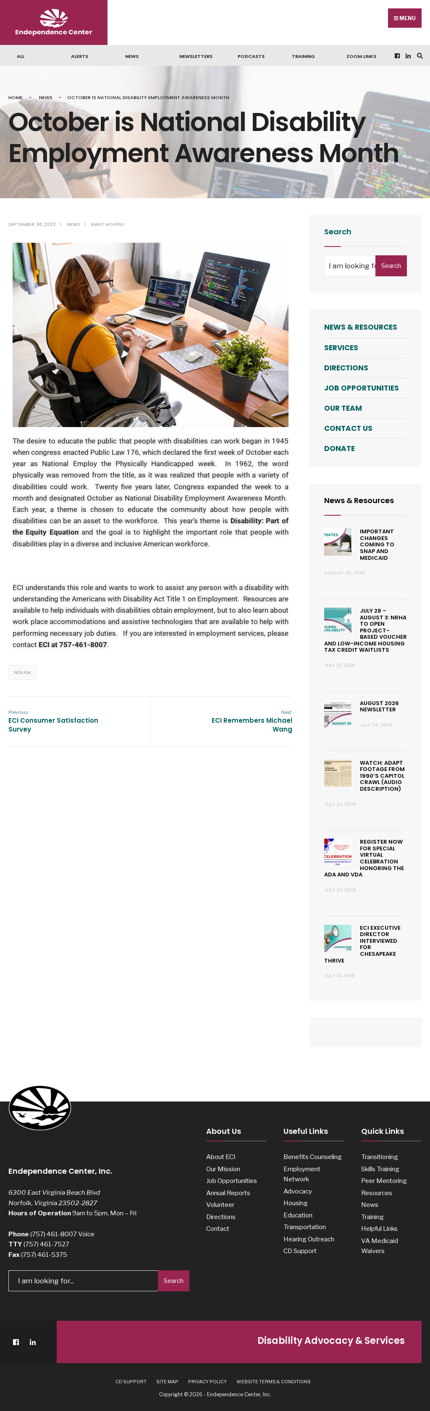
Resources (376, 1193)
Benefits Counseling (312, 1157)
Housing (295, 1203)
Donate (339, 448)
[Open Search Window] (418, 55)
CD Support (300, 1251)
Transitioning (379, 1157)
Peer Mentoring (384, 1181)
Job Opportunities (361, 388)
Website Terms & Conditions (273, 1382)
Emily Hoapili (107, 224)
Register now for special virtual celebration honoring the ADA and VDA (364, 858)
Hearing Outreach (308, 1239)
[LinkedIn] (407, 55)
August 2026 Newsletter (379, 706)
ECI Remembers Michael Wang (252, 721)
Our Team (343, 408)
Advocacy (297, 1191)
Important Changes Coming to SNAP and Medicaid (377, 544)
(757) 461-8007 (53, 1234)
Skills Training (380, 1169)
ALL (20, 56)
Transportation (304, 1227)
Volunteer (220, 1205)
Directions (346, 368)
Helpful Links (379, 1229)
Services (341, 348)
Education (297, 1215)
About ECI (221, 1157)
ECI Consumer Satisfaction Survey (53, 721)
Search (391, 266)
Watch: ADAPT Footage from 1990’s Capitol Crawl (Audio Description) (382, 776)
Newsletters (195, 56)
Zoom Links (361, 56)
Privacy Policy (207, 1382)
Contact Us (348, 428)
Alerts (79, 56)
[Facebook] (396, 55)
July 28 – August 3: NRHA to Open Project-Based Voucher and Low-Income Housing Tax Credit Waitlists (365, 630)
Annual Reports (228, 1193)
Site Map (167, 1382)
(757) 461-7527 (46, 1244)
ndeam (22, 672)
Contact (217, 1229)
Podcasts (251, 56)
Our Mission (223, 1169)
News (132, 56)
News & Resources (360, 327)
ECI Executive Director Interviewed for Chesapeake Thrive (362, 944)
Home (15, 97)
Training (303, 56)
